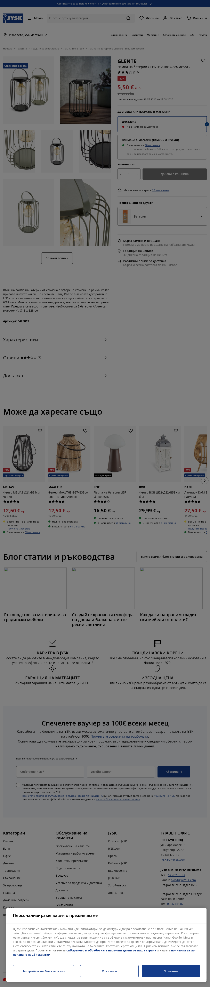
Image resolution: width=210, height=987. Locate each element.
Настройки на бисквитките (43, 971)
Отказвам (109, 971)
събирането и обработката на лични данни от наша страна (111, 950)
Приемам (171, 971)
